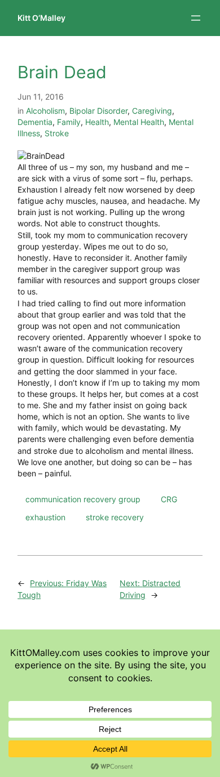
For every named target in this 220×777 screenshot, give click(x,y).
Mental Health (138, 122)
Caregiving (152, 110)
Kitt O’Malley (41, 18)
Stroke (57, 133)
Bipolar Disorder (98, 110)
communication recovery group (82, 499)
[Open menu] (196, 18)
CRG (169, 499)
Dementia (34, 122)
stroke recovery (115, 517)
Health (97, 122)
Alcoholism (45, 110)
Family (69, 122)
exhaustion (45, 517)
